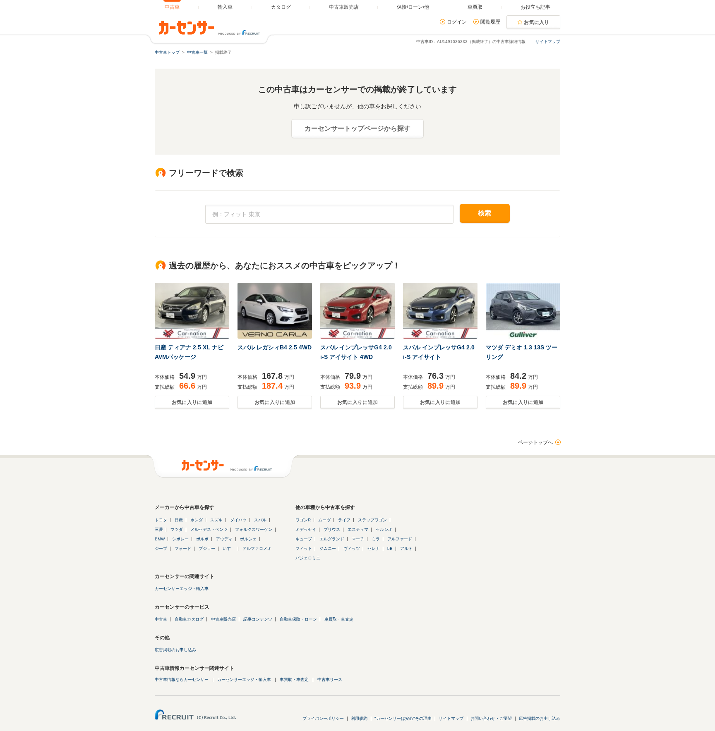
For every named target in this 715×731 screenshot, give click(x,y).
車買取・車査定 (338, 619)
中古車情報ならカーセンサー (182, 679)
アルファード (399, 539)
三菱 (159, 529)
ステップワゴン (372, 520)
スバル (260, 520)
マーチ (358, 539)
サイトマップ (547, 41)
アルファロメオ (256, 548)
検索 (485, 213)
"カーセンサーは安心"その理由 (403, 718)
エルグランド (331, 539)
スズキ (216, 520)
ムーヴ (324, 520)
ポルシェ (248, 539)
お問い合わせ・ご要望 (491, 718)
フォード (183, 548)
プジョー (207, 548)
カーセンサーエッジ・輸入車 (182, 588)
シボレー (180, 539)
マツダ (176, 529)
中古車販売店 (223, 619)
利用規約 (359, 718)
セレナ (373, 548)
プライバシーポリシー (323, 718)
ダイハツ (238, 520)
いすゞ (229, 548)
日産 (179, 520)
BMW (160, 539)
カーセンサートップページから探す (357, 128)
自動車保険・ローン (298, 619)
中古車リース (329, 679)
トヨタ (161, 520)
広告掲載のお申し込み (175, 649)
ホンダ (196, 520)
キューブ (303, 539)
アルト (406, 548)
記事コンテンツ (257, 619)
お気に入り (536, 22)
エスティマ (358, 529)
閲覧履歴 (490, 22)
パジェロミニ (307, 558)
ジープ (161, 548)
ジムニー (327, 548)
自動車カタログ (189, 619)
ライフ (344, 520)
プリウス (332, 529)
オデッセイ (305, 529)
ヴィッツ (351, 548)
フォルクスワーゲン (253, 529)
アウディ (224, 539)
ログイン (457, 22)
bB (390, 548)
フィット (303, 548)
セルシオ (384, 529)
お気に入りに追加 (192, 402)
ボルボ (202, 539)
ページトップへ (535, 442)
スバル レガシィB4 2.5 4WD (275, 347)
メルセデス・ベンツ (209, 529)
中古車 (161, 619)
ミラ (376, 539)
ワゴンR (303, 520)
